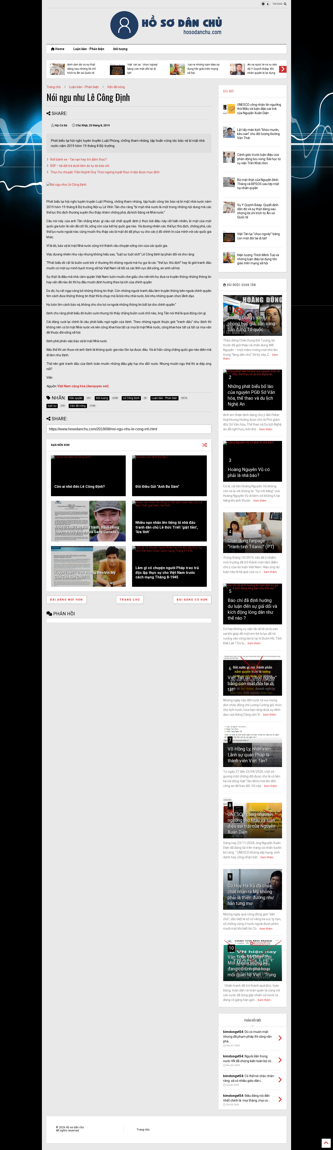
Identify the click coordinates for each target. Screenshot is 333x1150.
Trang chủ (53, 87)
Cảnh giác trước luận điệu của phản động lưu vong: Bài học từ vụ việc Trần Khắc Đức (259, 159)
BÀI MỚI (228, 91)
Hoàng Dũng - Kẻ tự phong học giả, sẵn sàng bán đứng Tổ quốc (251, 323)
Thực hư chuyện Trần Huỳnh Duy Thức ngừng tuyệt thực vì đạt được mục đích (104, 172)
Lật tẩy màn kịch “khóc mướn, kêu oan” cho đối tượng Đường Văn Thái (258, 134)
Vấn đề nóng (116, 87)
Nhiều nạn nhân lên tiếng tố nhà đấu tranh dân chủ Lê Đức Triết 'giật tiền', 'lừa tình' (166, 527)
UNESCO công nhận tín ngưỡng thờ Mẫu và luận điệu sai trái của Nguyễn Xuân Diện (259, 109)
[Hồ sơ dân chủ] (166, 38)
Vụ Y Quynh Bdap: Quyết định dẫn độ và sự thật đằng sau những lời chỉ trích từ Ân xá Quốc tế (82, 67)
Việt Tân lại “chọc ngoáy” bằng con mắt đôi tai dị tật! (142, 69)
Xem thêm (265, 429)
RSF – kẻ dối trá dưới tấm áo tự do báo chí (79, 166)
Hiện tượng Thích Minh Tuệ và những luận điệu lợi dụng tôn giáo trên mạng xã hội (203, 67)
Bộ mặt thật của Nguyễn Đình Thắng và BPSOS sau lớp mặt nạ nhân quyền (258, 184)
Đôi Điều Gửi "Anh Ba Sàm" (157, 486)
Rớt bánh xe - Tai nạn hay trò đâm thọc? (78, 159)
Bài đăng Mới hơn (66, 599)
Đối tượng (120, 49)
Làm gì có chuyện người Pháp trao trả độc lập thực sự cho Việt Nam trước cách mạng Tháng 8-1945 (167, 573)
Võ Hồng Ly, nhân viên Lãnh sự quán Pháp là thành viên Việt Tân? (249, 754)
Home (59, 49)
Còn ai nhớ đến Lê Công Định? (79, 486)
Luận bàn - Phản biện (88, 49)
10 (231, 948)
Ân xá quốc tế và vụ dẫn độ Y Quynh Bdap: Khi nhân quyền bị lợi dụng (262, 69)
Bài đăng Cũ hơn (192, 599)
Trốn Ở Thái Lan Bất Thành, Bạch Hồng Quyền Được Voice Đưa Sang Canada (86, 529)
